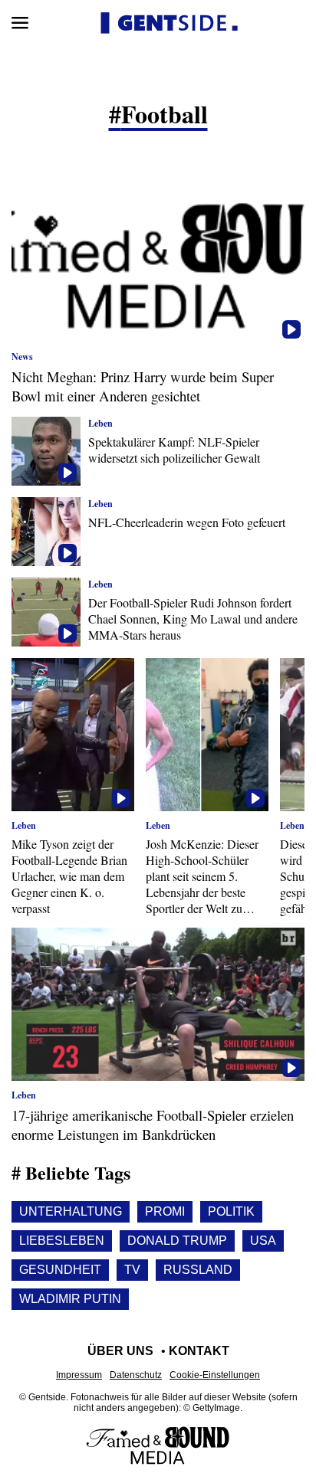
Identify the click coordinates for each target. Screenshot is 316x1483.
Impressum (79, 1375)
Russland (197, 1269)
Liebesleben (61, 1240)
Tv (132, 1269)
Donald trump (177, 1240)
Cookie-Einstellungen (215, 1375)
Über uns (120, 1350)
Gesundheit (60, 1269)
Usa (263, 1240)
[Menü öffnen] (20, 23)
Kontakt (199, 1350)
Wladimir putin (70, 1298)
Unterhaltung (70, 1211)
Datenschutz (136, 1375)
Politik (231, 1211)
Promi (165, 1211)
